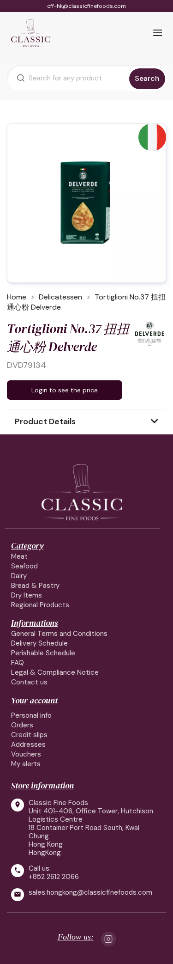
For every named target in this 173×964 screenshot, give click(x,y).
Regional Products (40, 605)
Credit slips (29, 734)
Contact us (29, 682)
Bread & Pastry (35, 585)
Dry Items (26, 595)
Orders (22, 725)
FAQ (17, 662)
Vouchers (26, 754)
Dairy (19, 575)
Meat (19, 556)
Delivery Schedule (39, 643)
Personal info (31, 715)
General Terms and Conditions (59, 633)
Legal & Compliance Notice (55, 672)
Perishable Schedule (43, 653)
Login (39, 390)
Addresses (28, 744)
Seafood (24, 566)
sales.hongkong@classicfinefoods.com (90, 892)
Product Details (45, 421)
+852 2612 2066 (54, 876)
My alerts (26, 764)
